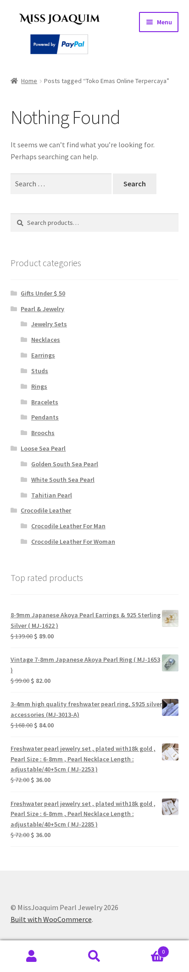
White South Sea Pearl (62, 479)
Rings (39, 386)
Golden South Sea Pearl (64, 464)
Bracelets (44, 402)
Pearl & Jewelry (42, 309)
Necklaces (45, 339)
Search (94, 956)
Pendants (45, 417)
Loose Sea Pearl (43, 448)
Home (29, 81)
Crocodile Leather (46, 510)
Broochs (43, 433)
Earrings (43, 355)
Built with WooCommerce (51, 919)
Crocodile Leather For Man (68, 526)
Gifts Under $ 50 (43, 293)
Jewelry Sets (49, 324)
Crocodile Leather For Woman (73, 541)
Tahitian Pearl (51, 495)
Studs (39, 371)
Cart (145, 948)
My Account (31, 956)
